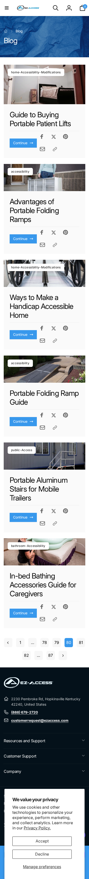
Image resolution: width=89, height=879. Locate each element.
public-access (21, 450)
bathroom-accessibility (28, 546)
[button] (6, 7)
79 (56, 642)
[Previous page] (8, 642)
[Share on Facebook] (41, 136)
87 (50, 655)
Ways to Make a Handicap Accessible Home (41, 306)
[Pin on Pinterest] (65, 136)
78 (44, 642)
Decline (42, 854)
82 (26, 655)
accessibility (20, 171)
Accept (42, 841)
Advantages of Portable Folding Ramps (34, 210)
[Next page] (63, 655)
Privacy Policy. (37, 827)
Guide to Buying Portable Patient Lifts (40, 119)
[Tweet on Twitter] (53, 136)
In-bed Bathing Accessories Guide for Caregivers (43, 584)
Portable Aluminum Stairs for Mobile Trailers (38, 489)
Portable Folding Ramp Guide (44, 397)
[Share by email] (42, 149)
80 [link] (68, 642)
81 (81, 642)
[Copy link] (54, 149)
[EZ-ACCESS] (28, 686)
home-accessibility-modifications (36, 72)
